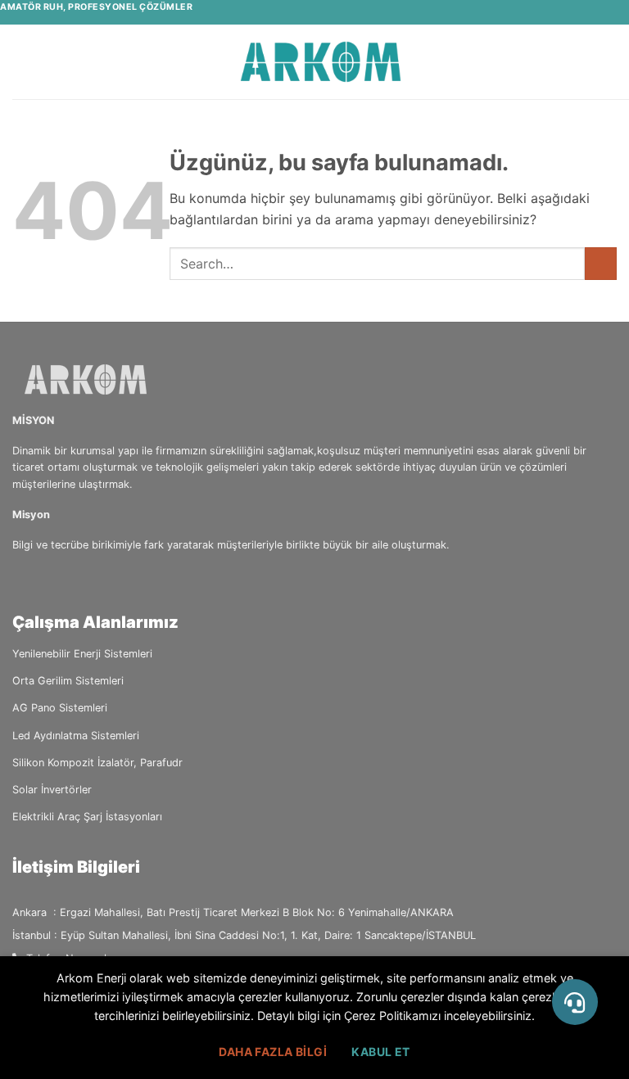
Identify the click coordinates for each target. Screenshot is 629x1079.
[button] (22, 62)
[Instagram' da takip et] (42, 578)
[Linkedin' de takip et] (62, 578)
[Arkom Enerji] (321, 62)
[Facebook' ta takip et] (22, 578)
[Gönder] (601, 263)
